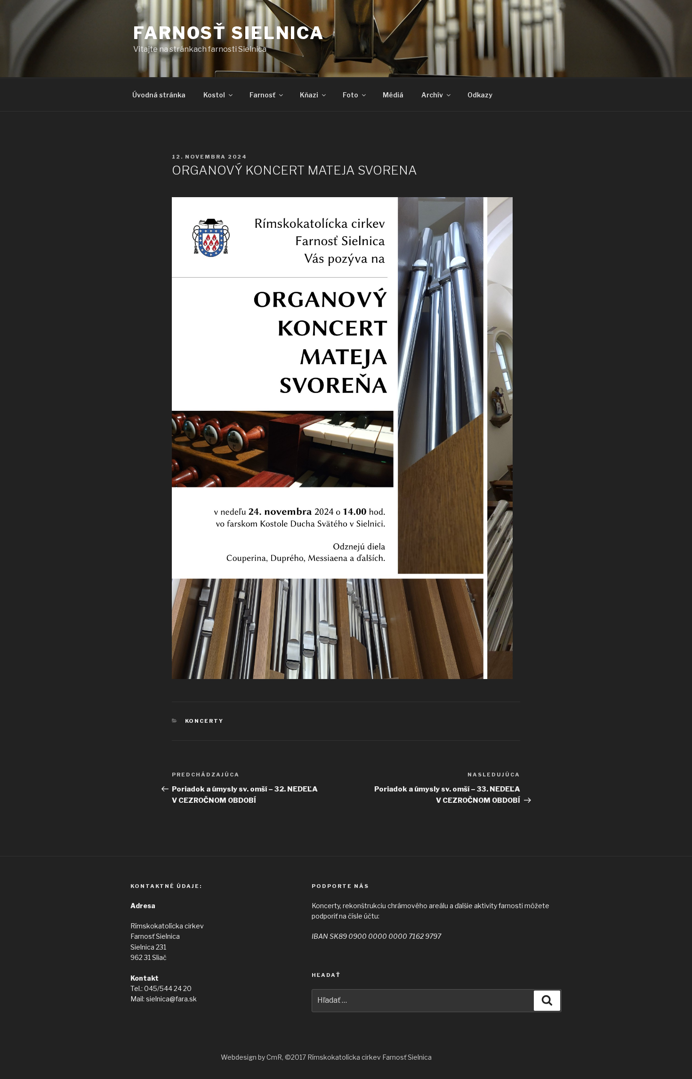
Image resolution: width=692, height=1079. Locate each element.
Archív (432, 95)
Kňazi (309, 95)
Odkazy (479, 95)
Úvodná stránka (158, 95)
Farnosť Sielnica (228, 33)
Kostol (214, 95)
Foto (350, 95)
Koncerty (204, 721)
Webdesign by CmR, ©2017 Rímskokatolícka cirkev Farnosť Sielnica (326, 1057)
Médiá (393, 95)
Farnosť (262, 95)
